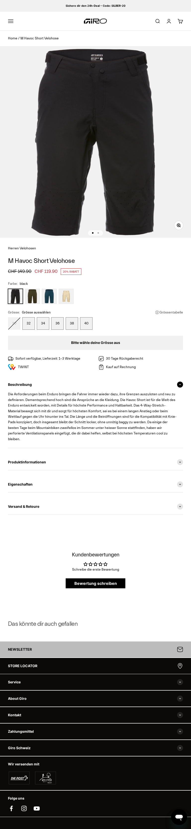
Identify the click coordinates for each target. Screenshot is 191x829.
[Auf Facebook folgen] (11, 808)
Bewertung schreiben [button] (95, 583)
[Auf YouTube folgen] (36, 808)
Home (12, 38)
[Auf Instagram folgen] (24, 808)
